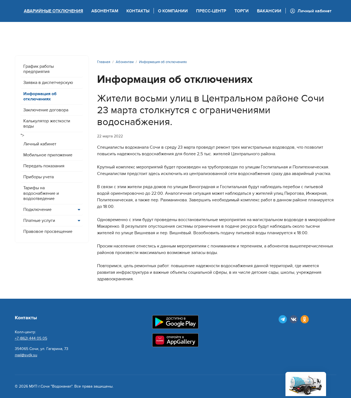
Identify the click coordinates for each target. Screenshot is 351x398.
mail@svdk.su (26, 355)
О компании (173, 11)
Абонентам (104, 11)
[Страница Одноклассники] (305, 319)
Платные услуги (39, 220)
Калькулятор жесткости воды (46, 123)
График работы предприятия (38, 69)
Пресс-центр (211, 11)
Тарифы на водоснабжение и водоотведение (41, 193)
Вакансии (269, 11)
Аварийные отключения (53, 11)
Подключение (37, 209)
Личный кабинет (39, 144)
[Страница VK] (294, 319)
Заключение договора (45, 110)
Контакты (137, 11)
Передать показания (43, 166)
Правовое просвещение (47, 231)
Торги (241, 11)
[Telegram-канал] (283, 319)
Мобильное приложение (47, 155)
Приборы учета (38, 177)
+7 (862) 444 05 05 (31, 338)
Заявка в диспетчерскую (48, 82)
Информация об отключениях (39, 96)
